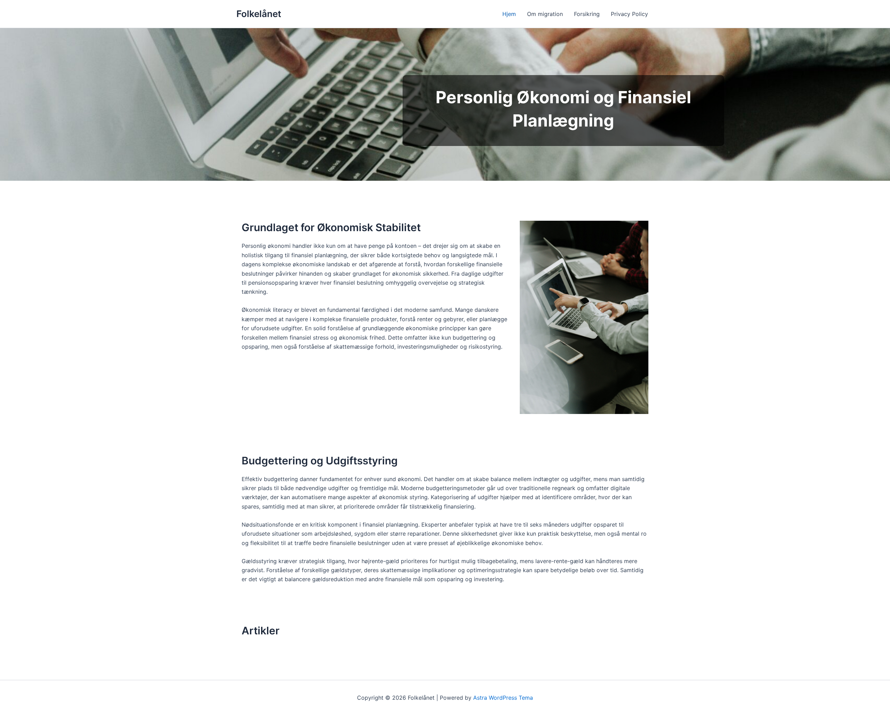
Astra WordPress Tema (503, 697)
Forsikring (587, 13)
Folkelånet (258, 13)
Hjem (509, 13)
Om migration (545, 13)
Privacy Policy (629, 13)
